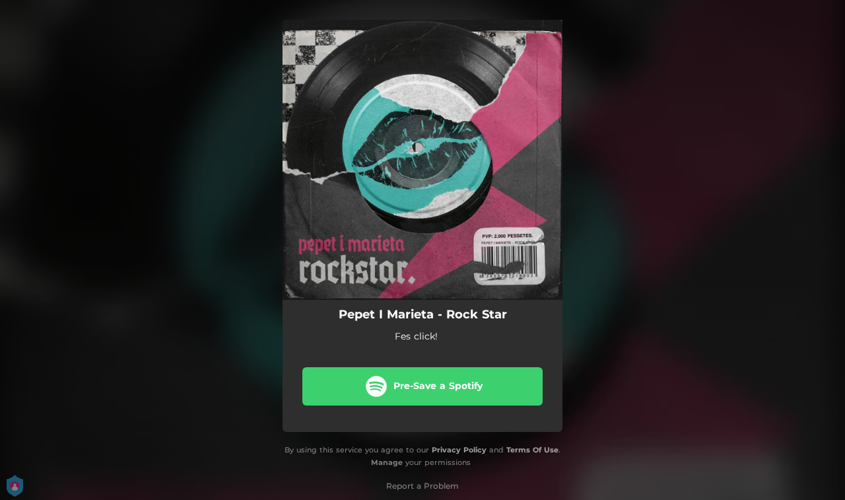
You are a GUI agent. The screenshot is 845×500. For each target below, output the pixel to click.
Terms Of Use (532, 449)
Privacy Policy (459, 449)
